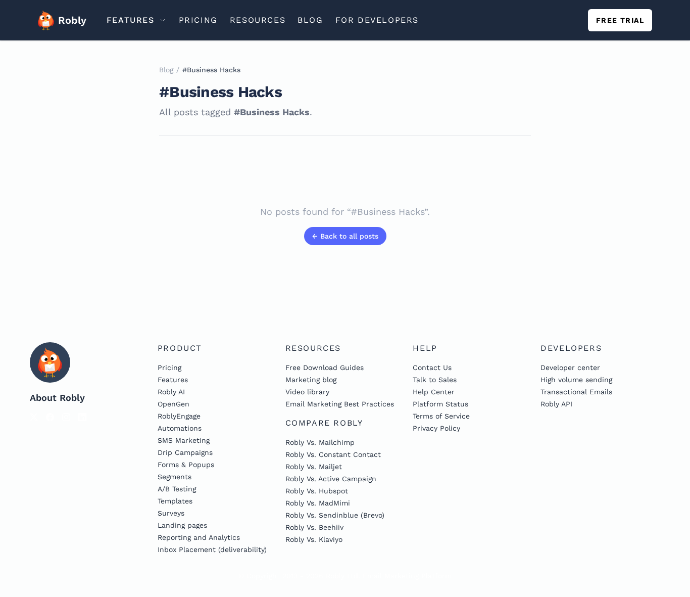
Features (173, 380)
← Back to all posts (345, 236)
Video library (307, 392)
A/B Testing (177, 489)
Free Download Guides (324, 367)
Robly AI (171, 392)
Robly (69, 20)
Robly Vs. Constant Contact (333, 454)
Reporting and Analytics (199, 537)
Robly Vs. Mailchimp (320, 442)
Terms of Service (441, 416)
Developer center (570, 367)
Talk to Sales (435, 380)
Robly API (556, 404)
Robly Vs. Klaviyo (313, 539)
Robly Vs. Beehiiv (314, 527)
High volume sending (576, 380)
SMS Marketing (184, 440)
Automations (180, 428)
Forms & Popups (186, 465)
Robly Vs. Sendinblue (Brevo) (334, 515)
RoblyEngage (179, 416)
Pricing (169, 367)
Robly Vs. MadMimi (317, 503)
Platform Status (440, 404)
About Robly (57, 397)
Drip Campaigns (185, 452)
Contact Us (432, 367)
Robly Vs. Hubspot (316, 491)
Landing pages (182, 525)
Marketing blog (310, 380)
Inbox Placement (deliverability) (212, 549)
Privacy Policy (436, 428)
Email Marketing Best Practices (339, 404)
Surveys (171, 513)
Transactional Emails (576, 392)
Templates (175, 501)
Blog (166, 70)
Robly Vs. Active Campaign (330, 479)
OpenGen (173, 404)
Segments (174, 477)
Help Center (434, 392)
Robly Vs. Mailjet (313, 467)
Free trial (620, 20)
